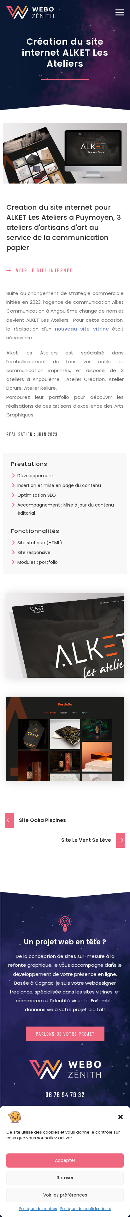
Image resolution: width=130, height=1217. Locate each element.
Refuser (65, 1178)
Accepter (65, 1160)
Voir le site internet (44, 271)
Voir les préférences (65, 1195)
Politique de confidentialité (85, 1208)
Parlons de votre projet (65, 1034)
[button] (120, 1117)
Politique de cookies (38, 1208)
